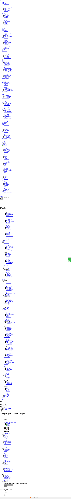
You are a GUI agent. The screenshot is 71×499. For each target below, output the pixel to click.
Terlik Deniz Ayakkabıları (10, 360)
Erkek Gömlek (6, 15)
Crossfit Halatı (6, 88)
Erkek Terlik (6, 11)
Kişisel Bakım (6, 159)
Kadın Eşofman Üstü (7, 46)
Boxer (5, 439)
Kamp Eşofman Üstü (7, 77)
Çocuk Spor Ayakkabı (7, 53)
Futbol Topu (6, 436)
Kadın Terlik (6, 31)
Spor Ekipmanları (5, 82)
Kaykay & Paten (4, 144)
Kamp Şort (6, 74)
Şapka (5, 172)
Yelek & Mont (6, 184)
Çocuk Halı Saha (6, 56)
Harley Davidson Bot (7, 460)
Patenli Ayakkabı (8, 277)
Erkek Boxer (6, 20)
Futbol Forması (6, 62)
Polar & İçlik (6, 185)
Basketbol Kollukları (9, 333)
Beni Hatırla (3, 408)
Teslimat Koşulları (7, 470)
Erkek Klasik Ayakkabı (7, 6)
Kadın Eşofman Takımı (7, 42)
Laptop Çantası (6, 125)
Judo (5, 80)
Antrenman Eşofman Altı (8, 70)
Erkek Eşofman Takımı (7, 19)
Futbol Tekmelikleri (7, 106)
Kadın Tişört (6, 38)
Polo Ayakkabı (6, 450)
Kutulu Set (6, 152)
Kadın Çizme (6, 35)
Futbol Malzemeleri (5, 102)
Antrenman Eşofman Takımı (8, 71)
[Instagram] (8, 425)
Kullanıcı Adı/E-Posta (3, 404)
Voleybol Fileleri (6, 115)
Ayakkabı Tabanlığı (7, 136)
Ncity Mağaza (6, 476)
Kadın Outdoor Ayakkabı (8, 36)
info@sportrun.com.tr (12, 422)
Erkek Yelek (6, 23)
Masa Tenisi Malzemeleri (6, 109)
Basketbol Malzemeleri (5, 98)
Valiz (5, 128)
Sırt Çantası (6, 127)
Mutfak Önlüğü (6, 161)
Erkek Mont (6, 22)
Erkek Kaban (6, 24)
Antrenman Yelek (7, 67)
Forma (3, 61)
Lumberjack (6, 458)
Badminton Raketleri (7, 96)
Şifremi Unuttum (8, 408)
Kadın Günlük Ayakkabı (8, 33)
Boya (5, 134)
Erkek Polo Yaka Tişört (7, 27)
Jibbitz (5, 143)
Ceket (5, 186)
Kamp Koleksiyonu (7, 295)
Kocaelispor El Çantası (7, 169)
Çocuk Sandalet (6, 54)
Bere (5, 139)
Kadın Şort (6, 41)
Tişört (3, 187)
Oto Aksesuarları (6, 151)
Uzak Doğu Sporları (5, 78)
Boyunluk (5, 141)
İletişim (5, 467)
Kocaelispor (9, 398)
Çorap (3, 131)
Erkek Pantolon (6, 26)
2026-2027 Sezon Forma (8, 194)
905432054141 (6, 422)
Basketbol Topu (6, 443)
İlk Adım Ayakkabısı (7, 58)
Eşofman (5, 181)
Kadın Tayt (6, 40)
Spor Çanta (8, 370)
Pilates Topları (6, 93)
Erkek (3, 2)
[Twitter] (7, 424)
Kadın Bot (5, 34)
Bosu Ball (5, 86)
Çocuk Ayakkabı (4, 51)
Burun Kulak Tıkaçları (7, 118)
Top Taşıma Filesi (7, 108)
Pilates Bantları (8, 323)
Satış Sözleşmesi (6, 472)
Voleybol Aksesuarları (7, 116)
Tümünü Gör (8, 223)
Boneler (5, 120)
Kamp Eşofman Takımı (9, 297)
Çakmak (5, 148)
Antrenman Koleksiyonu (6, 63)
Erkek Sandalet (6, 4)
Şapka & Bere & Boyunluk (6, 138)
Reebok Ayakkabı (7, 449)
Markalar (3, 397)
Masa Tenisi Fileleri (9, 350)
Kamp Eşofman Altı (7, 76)
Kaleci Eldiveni (6, 440)
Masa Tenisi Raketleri (7, 111)
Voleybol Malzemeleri (5, 113)
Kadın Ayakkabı (4, 30)
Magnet (5, 158)
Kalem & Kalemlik (7, 149)
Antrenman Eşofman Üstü (8, 69)
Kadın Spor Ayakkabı (7, 32)
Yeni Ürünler (6, 464)
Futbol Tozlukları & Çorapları (10, 341)
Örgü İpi (5, 176)
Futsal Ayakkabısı (7, 10)
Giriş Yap (2, 409)
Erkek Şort (6, 17)
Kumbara (5, 166)
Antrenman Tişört (7, 64)
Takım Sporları (4, 60)
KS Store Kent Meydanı (8, 479)
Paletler (5, 119)
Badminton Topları (7, 97)
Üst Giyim (4, 180)
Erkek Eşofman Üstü (9, 236)
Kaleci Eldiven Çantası (7, 103)
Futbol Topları (6, 104)
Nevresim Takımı (7, 156)
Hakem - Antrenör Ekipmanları (9, 90)
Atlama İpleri (6, 84)
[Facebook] (8, 423)
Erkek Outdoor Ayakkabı (8, 7)
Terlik (5, 165)
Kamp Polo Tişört (7, 73)
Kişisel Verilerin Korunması (8, 469)
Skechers (5, 453)
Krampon (5, 9)
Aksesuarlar (4, 123)
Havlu (5, 155)
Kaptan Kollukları (7, 107)
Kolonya (5, 163)
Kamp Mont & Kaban (7, 75)
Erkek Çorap (6, 132)
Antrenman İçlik (8, 288)
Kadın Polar (6, 39)
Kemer (5, 157)
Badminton (4, 94)
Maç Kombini (4, 171)
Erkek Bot (7, 215)
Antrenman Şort (6, 65)
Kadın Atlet (8, 261)
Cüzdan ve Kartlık (7, 162)
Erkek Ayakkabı (4, 3)
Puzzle (5, 160)
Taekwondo (8, 305)
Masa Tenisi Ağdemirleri (8, 112)
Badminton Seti (6, 95)
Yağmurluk (6, 183)
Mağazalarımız (6, 466)
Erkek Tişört (6, 16)
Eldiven (5, 140)
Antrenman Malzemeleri (8, 89)
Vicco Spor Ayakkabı (7, 452)
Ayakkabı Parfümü (7, 137)
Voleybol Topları (6, 114)
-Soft (31, 497)
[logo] (2, 0)
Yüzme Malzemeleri (5, 117)
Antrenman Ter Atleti (7, 66)
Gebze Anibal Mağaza (7, 480)
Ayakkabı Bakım (4, 133)
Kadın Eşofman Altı (7, 43)
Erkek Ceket (6, 14)
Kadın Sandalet (8, 245)
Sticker (5, 164)
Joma (5, 462)
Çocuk (3, 50)
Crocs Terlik (6, 457)
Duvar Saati (6, 167)
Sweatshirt (5, 182)
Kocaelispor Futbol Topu (8, 170)
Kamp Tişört (6, 190)
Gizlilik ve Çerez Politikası (8, 471)
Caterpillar (5, 454)
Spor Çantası (6, 446)
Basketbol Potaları (7, 101)
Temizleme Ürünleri (7, 135)
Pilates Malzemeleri (5, 91)
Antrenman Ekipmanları (6, 83)
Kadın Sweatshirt (8, 254)
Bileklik (5, 174)
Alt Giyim (3, 178)
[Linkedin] (8, 426)
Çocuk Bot (8, 270)
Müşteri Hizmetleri (7, 468)
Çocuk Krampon (6, 57)
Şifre (1, 406)
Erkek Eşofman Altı (7, 21)
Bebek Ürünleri (6, 168)
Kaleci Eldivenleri (7, 105)
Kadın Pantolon (6, 48)
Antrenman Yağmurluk (7, 68)
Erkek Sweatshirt (6, 18)
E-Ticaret (33, 497)
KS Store (5, 435)
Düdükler (5, 87)
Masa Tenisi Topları (7, 110)
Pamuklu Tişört (6, 189)
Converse (5, 456)
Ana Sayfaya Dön (3, 417)
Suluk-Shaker (6, 85)
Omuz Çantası (6, 130)
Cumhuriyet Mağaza (7, 477)
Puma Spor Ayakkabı (7, 461)
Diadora (5, 451)
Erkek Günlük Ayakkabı (10, 221)
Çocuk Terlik (6, 55)
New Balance (6, 455)
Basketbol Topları (9, 332)
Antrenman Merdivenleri (10, 314)
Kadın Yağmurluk (7, 47)
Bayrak (5, 175)
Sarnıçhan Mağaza (7, 478)
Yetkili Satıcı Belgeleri (8, 433)
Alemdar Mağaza (7, 475)
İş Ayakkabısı (6, 12)
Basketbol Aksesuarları (7, 100)
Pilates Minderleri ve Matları (8, 92)
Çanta (3, 124)
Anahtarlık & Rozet (7, 150)
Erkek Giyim (4, 13)
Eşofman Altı (6, 179)
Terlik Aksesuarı (4, 142)
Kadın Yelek (6, 45)
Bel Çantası (6, 129)
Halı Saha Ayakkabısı (7, 8)
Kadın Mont (6, 44)
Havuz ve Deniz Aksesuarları (8, 121)
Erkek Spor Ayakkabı (9, 214)
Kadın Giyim (4, 37)
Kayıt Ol (5, 409)
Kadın (3, 29)
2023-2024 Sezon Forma (8, 192)
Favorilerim (4, 399)
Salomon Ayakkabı (7, 459)
